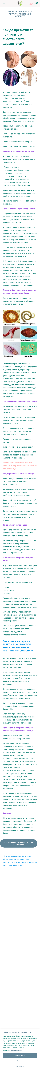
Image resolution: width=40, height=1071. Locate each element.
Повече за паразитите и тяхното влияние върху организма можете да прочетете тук (20, 466)
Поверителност (16, 1050)
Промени (20, 1061)
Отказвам (20, 1066)
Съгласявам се (20, 1055)
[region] (20, 1050)
